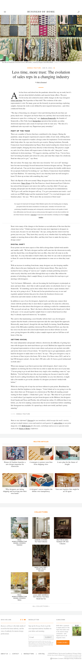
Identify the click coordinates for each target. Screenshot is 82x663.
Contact (15, 654)
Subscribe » (62, 642)
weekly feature (34, 68)
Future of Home (24, 428)
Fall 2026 (41, 571)
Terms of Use (41, 642)
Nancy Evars (25, 183)
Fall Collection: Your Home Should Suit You (41, 598)
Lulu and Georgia (41, 595)
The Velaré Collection (41, 542)
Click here (33, 215)
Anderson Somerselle (48, 118)
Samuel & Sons (41, 540)
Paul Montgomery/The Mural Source (19, 541)
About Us (4, 654)
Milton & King (62, 540)
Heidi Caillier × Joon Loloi (41, 568)
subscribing (58, 423)
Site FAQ (41, 654)
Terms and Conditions (65, 653)
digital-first (37, 121)
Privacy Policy (42, 643)
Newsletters (29, 654)
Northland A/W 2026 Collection (62, 543)
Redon (19, 600)
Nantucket (19, 545)
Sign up (30, 420)
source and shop (16, 100)
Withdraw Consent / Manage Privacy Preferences (66, 658)
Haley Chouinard (42, 82)
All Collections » (41, 606)
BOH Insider (26, 426)
